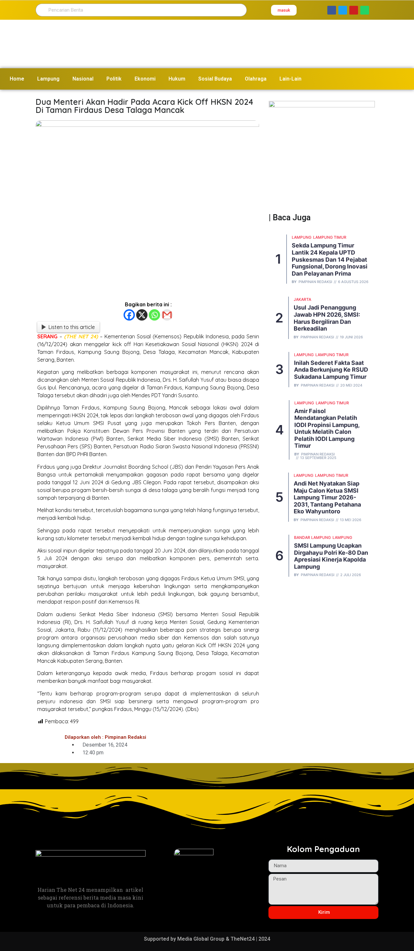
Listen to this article (72, 327)
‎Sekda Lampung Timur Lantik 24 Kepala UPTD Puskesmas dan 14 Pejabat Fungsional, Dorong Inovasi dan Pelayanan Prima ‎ (329, 259)
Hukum (177, 79)
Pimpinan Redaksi (315, 282)
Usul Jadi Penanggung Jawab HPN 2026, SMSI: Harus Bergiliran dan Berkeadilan (327, 318)
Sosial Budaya (215, 79)
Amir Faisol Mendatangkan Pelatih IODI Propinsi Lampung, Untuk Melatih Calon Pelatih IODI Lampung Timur (327, 428)
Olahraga (256, 79)
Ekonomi (145, 79)
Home (17, 79)
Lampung (48, 79)
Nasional (82, 79)
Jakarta (302, 299)
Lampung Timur (329, 237)
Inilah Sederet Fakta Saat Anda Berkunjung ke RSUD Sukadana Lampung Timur (331, 369)
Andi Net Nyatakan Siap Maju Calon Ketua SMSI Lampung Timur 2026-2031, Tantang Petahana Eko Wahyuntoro (327, 497)
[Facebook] (129, 315)
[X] (141, 315)
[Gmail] (167, 315)
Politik (114, 79)
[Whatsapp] (154, 315)
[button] (284, 10)
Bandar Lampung (312, 537)
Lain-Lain (290, 79)
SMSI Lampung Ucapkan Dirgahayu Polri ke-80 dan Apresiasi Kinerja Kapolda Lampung (331, 556)
